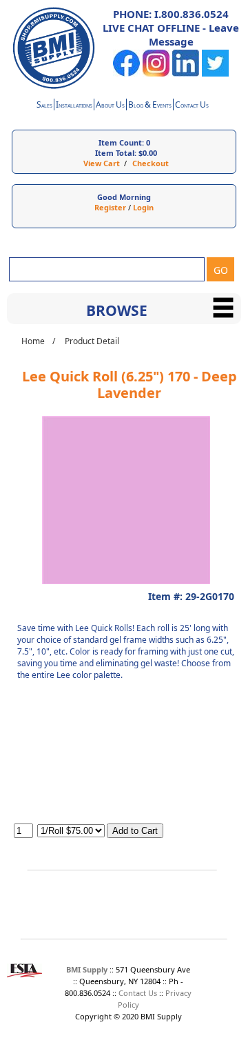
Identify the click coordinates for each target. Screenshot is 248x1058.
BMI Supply (86, 969)
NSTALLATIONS (74, 106)
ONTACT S (192, 106)
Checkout (150, 163)
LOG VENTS (150, 106)
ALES (44, 106)
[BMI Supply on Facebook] (126, 73)
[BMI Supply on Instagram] (156, 73)
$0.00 (147, 153)
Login (143, 207)
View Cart (101, 163)
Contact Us (137, 993)
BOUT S (110, 106)
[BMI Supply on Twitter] (215, 73)
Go (221, 270)
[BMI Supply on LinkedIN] (185, 73)
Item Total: (115, 153)
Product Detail (92, 341)
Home (33, 341)
